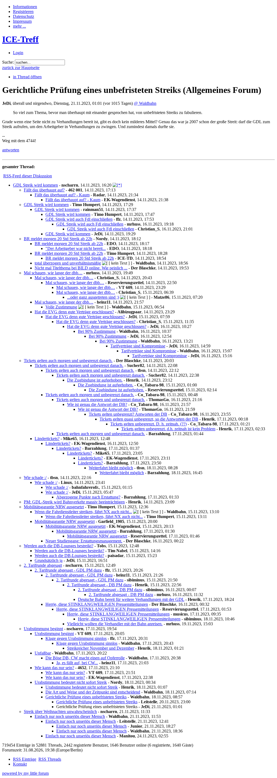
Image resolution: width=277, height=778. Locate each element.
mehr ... (19, 26)
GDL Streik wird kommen (35, 185)
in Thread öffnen (27, 76)
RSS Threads (49, 759)
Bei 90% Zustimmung (97, 331)
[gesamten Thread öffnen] (117, 185)
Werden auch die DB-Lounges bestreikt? (58, 545)
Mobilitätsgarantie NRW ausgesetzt (54, 506)
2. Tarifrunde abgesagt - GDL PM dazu (68, 570)
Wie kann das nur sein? (54, 667)
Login (18, 52)
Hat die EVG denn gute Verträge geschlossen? (74, 312)
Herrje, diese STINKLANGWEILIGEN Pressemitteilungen (96, 604)
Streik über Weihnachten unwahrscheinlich (60, 711)
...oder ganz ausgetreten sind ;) (93, 297)
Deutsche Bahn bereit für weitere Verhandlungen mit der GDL (131, 599)
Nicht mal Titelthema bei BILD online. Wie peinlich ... (81, 268)
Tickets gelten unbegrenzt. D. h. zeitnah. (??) (148, 424)
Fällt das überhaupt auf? (44, 190)
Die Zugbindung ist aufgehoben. (95, 380)
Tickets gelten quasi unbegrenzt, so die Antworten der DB (149, 419)
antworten (10, 150)
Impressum (22, 21)
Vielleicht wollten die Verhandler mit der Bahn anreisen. (115, 623)
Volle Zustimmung (61, 307)
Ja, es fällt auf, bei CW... (77, 662)
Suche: (8, 62)
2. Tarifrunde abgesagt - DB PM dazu (99, 584)
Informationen (25, 6)
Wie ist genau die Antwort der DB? (97, 404)
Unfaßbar (43, 653)
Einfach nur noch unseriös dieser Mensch (70, 716)
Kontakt (20, 764)
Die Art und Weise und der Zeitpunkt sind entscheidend (92, 692)
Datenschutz (23, 16)
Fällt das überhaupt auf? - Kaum (62, 195)
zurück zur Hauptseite (20, 67)
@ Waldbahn (145, 103)
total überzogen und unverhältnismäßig (68, 263)
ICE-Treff (20, 39)
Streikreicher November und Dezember (100, 648)
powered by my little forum (25, 773)
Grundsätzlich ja (48, 560)
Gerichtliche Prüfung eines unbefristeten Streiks (86, 697)
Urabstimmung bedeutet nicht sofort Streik (71, 682)
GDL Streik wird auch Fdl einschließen (79, 219)
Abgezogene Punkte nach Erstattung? (88, 497)
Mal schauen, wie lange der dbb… (53, 273)
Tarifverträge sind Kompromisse (137, 346)
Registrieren (23, 11)
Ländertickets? (47, 438)
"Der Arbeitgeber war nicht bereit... (75, 248)
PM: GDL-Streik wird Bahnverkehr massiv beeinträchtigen (74, 502)
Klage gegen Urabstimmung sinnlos (76, 638)
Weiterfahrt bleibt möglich (111, 468)
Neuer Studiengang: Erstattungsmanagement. (83, 541)
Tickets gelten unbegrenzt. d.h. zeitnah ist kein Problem (168, 429)
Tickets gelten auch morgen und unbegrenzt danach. (68, 360)
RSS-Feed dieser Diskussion (27, 176)
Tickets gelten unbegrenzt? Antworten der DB (128, 414)
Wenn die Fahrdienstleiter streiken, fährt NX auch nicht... (83, 511)
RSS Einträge (24, 759)
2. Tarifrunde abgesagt (43, 565)
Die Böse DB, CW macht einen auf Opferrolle (85, 658)
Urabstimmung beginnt (43, 628)
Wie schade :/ (35, 477)
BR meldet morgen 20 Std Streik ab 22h (58, 238)
